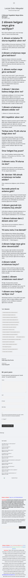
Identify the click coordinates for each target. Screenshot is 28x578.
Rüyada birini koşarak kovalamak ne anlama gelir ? (11, 460)
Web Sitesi (4, 407)
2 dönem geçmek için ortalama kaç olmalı (10, 324)
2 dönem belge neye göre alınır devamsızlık (11, 322)
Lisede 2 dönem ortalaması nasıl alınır (10, 344)
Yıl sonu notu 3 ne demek (7, 351)
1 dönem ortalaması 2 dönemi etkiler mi (10, 317)
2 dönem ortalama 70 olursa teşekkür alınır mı (11, 332)
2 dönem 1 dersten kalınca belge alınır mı (10, 319)
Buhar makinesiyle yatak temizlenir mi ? (9, 473)
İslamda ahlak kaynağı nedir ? (7, 463)
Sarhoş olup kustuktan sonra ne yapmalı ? (9, 469)
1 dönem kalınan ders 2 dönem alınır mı (10, 312)
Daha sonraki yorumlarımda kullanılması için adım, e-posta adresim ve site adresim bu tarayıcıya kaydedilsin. (12, 415)
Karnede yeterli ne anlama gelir (8, 341)
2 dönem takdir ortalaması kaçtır (8, 336)
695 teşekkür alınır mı (20, 336)
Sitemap (2, 432)
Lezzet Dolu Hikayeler (14, 8)
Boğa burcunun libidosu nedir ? (7, 450)
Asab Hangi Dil (5, 364)
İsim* (3, 395)
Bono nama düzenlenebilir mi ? (7, 456)
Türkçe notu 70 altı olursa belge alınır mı (10, 349)
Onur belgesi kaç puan (7, 346)
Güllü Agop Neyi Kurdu (8, 360)
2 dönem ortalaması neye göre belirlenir (10, 334)
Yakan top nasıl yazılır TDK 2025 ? (8, 466)
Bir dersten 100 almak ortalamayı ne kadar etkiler (12, 339)
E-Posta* (3, 401)
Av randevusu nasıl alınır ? (7, 453)
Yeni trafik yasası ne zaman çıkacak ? (8, 443)
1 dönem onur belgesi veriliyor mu (9, 314)
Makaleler (7, 309)
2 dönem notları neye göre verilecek (9, 327)
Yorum (3, 380)
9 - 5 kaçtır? (4, 419)
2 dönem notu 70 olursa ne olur (8, 329)
